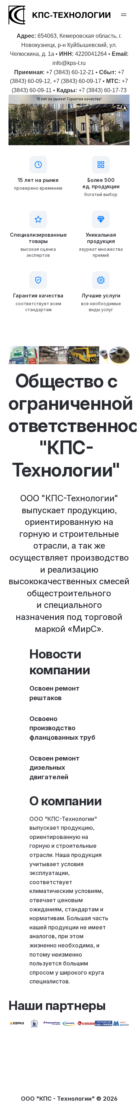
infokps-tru (69, 63)
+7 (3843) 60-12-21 (70, 72)
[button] (124, 15)
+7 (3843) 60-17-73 (103, 90)
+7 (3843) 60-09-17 (77, 81)
